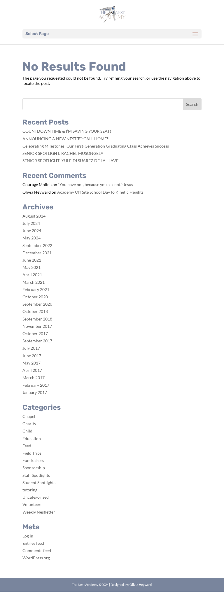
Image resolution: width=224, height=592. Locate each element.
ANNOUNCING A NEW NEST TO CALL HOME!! (66, 138)
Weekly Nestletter (38, 511)
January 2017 (34, 392)
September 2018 (37, 318)
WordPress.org (36, 557)
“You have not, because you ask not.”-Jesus (95, 184)
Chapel (28, 416)
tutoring (29, 489)
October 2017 (35, 333)
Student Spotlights (38, 482)
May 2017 (31, 362)
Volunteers (32, 504)
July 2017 (31, 348)
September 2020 (37, 304)
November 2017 (37, 326)
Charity (29, 423)
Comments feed (36, 550)
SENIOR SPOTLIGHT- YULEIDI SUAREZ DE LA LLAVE (70, 160)
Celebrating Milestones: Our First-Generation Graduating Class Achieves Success (95, 145)
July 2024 (31, 223)
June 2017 (31, 355)
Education (31, 438)
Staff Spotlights (36, 475)
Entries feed (33, 543)
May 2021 (31, 267)
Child (27, 430)
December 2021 (37, 252)
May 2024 (31, 237)
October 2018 (35, 311)
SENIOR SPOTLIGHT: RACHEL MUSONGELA (63, 153)
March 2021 (33, 282)
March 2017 (33, 377)
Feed (26, 445)
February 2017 (35, 385)
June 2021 (31, 260)
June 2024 (31, 230)
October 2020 (35, 296)
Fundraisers (33, 460)
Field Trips (31, 453)
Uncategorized (35, 497)
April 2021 (32, 274)
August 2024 (34, 215)
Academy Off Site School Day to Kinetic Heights (100, 192)
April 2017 (32, 370)
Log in (27, 535)
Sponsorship (33, 467)
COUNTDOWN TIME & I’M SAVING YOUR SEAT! (66, 131)
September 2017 (37, 340)
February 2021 (35, 289)
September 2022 (37, 245)
